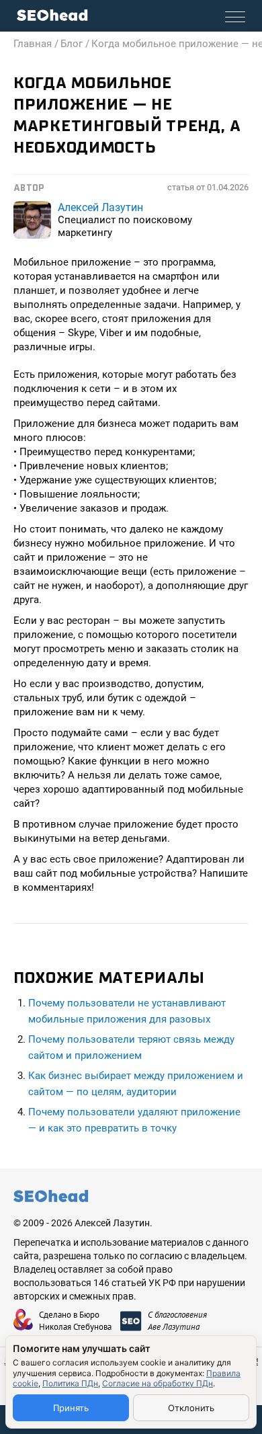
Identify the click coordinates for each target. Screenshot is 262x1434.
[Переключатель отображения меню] (235, 17)
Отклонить (191, 1407)
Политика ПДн (70, 1383)
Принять (71, 1407)
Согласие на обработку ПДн (157, 1383)
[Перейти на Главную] (52, 15)
